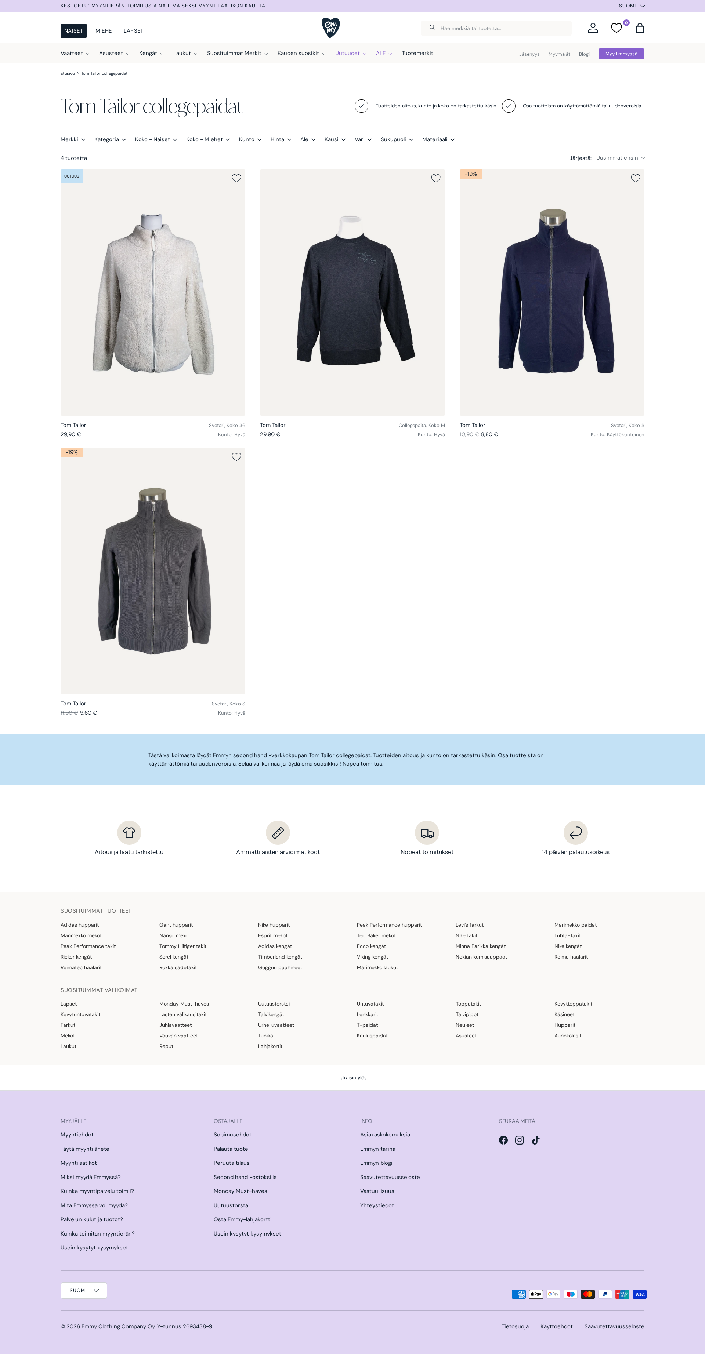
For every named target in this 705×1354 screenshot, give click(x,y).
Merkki (69, 139)
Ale (304, 139)
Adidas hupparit (80, 924)
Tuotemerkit (417, 53)
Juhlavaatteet (175, 1025)
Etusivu (68, 73)
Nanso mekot (174, 935)
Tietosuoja (515, 1326)
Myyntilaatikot (79, 1163)
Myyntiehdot (77, 1134)
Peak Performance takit (88, 946)
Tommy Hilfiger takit (182, 946)
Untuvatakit (370, 1003)
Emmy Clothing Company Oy (118, 1326)
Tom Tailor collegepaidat (104, 73)
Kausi (332, 139)
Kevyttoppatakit (573, 1003)
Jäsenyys (529, 54)
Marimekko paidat (575, 924)
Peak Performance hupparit (389, 924)
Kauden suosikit (298, 53)
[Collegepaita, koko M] (352, 292)
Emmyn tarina (377, 1149)
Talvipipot (467, 1014)
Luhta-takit (567, 935)
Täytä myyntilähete (85, 1149)
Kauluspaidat (372, 1035)
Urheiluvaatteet (276, 1025)
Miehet (105, 30)
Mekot (68, 1035)
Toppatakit (468, 1003)
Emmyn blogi (376, 1163)
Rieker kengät (76, 956)
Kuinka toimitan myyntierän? (98, 1233)
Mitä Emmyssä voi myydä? (94, 1205)
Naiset (73, 30)
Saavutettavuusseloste (390, 1177)
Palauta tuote (231, 1149)
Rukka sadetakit (178, 967)
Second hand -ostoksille (245, 1177)
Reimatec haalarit (81, 967)
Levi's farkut (470, 924)
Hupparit (564, 1025)
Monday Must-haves (184, 1003)
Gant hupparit (176, 924)
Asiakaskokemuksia (385, 1134)
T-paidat (367, 1025)
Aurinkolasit (567, 1035)
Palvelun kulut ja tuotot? (92, 1219)
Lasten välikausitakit (183, 1014)
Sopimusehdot (233, 1134)
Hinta (277, 139)
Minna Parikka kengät (481, 946)
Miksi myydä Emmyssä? (91, 1177)
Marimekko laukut (377, 967)
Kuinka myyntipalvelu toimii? (97, 1191)
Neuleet (465, 1025)
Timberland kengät (280, 956)
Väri (360, 139)
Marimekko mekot (81, 935)
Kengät (148, 53)
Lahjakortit (270, 1046)
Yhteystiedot (377, 1205)
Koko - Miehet (204, 139)
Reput (166, 1046)
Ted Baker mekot (376, 935)
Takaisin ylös (353, 1077)
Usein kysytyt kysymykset (94, 1247)
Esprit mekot (273, 935)
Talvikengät (271, 1014)
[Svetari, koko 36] (153, 292)
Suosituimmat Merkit (234, 53)
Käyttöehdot (556, 1326)
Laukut (182, 53)
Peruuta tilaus (232, 1163)
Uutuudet (347, 53)
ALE (381, 53)
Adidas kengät (275, 946)
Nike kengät (568, 946)
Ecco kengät (371, 946)
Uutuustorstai (274, 1003)
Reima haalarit (571, 956)
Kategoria (106, 139)
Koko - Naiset (152, 139)
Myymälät (559, 54)
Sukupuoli (393, 139)
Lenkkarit (367, 1014)
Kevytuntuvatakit (80, 1014)
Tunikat (266, 1035)
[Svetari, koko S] (552, 292)
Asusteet (111, 53)
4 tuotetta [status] (74, 158)
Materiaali (435, 139)
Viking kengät (372, 956)
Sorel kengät (173, 956)
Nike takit (466, 935)
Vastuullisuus (377, 1191)
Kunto (246, 139)
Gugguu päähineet (280, 967)
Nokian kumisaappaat (481, 956)
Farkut (68, 1025)
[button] (640, 28)
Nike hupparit (274, 924)
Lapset (134, 30)
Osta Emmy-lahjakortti (243, 1219)
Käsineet (564, 1014)
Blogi (584, 54)
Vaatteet (72, 53)
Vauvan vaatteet (178, 1035)
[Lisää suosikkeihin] (236, 178)
